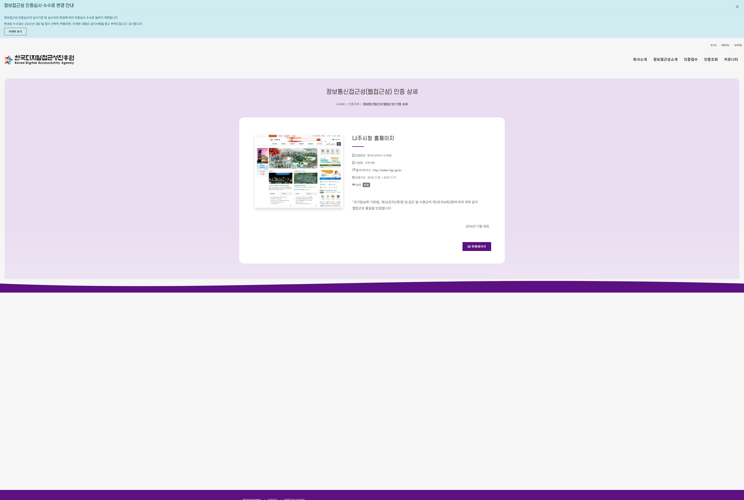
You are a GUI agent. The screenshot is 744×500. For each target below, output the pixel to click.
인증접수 (691, 59)
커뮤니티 (731, 59)
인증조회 (711, 59)
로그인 (713, 45)
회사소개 (640, 59)
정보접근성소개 (665, 59)
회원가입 (725, 45)
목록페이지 (479, 246)
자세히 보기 (15, 31)
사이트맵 (738, 45)
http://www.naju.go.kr (387, 170)
